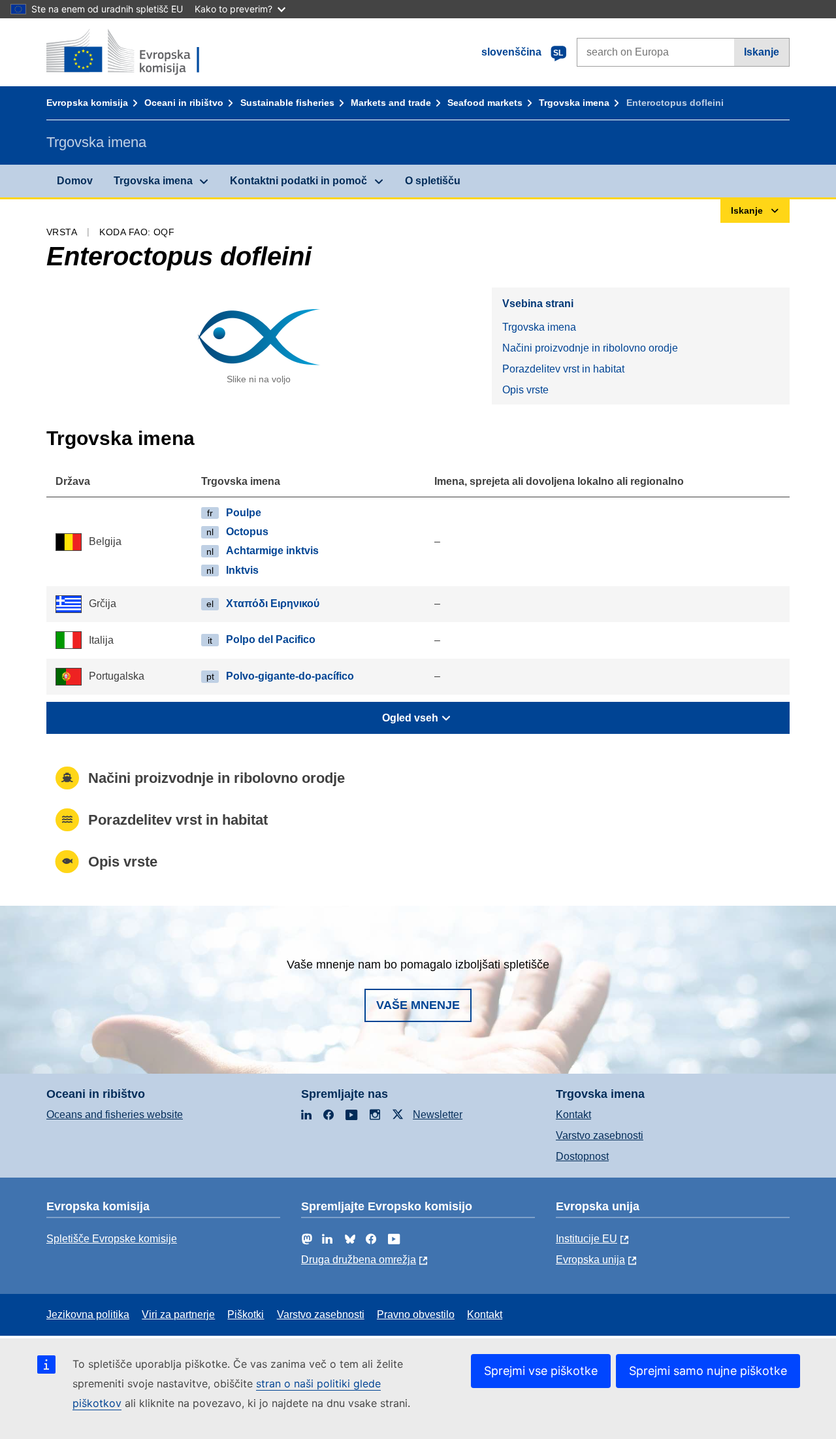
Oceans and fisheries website (114, 1114)
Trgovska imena (574, 102)
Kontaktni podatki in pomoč (298, 180)
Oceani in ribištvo (183, 102)
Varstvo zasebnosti (599, 1135)
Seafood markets (484, 102)
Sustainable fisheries (287, 102)
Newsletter (437, 1114)
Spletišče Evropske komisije (111, 1238)
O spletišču (432, 180)
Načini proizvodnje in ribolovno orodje (590, 348)
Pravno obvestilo (416, 1314)
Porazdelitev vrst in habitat (563, 368)
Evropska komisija (87, 102)
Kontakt (573, 1114)
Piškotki (245, 1314)
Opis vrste (525, 389)
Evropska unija (590, 1259)
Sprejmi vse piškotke (541, 1371)
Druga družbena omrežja (358, 1259)
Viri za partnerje (178, 1314)
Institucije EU (586, 1238)
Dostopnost (582, 1156)
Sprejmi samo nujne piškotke (708, 1371)
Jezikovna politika (87, 1314)
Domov (75, 180)
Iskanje (761, 52)
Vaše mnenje (418, 1005)
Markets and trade (391, 102)
